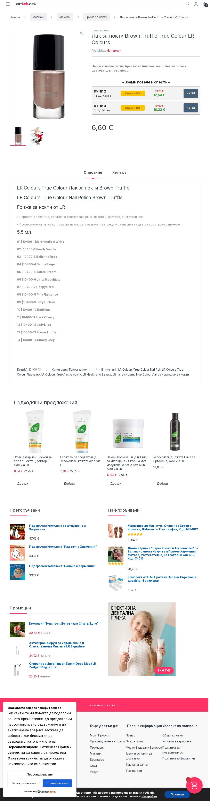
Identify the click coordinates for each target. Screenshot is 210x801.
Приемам (177, 794)
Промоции (97, 747)
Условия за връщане (176, 741)
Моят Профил (99, 735)
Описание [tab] (93, 173)
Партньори (134, 770)
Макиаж (64, 17)
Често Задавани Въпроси (144, 747)
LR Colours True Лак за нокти (61, 374)
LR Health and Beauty (97, 374)
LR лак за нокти (123, 374)
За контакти (134, 741)
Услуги (94, 771)
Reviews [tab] (119, 173)
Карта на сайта (137, 764)
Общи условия (172, 735)
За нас (130, 735)
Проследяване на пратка (108, 741)
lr (116, 369)
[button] (81, 33)
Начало (15, 17)
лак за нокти (180, 374)
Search (187, 4)
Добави (22, 483)
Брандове (97, 759)
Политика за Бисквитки (178, 758)
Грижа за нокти (96, 17)
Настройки (149, 796)
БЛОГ (94, 765)
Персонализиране (40, 774)
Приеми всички (57, 783)
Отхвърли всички (23, 783)
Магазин (38, 17)
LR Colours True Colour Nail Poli (139, 369)
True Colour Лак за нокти (153, 374)
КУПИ (191, 93)
